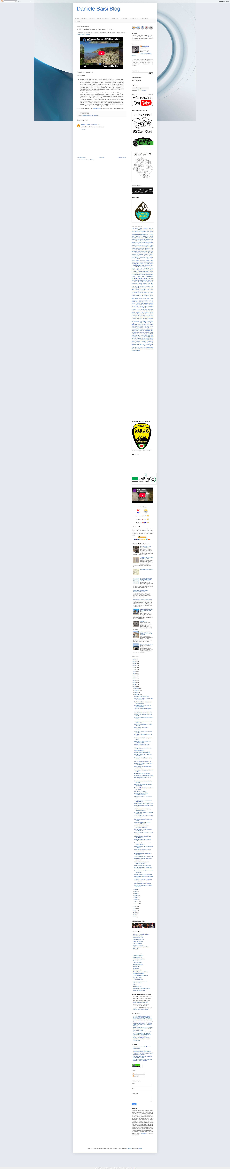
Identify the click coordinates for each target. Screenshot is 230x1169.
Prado (148, 316)
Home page (101, 157)
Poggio (133, 315)
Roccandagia (140, 327)
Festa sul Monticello (143, 268)
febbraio (136, 901)
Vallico (141, 344)
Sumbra (143, 338)
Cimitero (145, 251)
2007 (134, 917)
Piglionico (138, 312)
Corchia (137, 255)
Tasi (147, 339)
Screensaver (139, 333)
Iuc (135, 286)
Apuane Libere (136, 966)
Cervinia (133, 246)
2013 (134, 686)
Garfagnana (114, 18)
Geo (149, 278)
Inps (149, 284)
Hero (149, 283)
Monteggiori (134, 300)
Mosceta (144, 300)
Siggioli (133, 336)
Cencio (151, 245)
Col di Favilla (138, 252)
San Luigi (139, 330)
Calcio (146, 237)
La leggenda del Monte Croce (141, 696)
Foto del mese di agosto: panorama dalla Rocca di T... (143, 830)
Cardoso (134, 242)
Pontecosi (151, 315)
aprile (136, 897)
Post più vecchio (122, 157)
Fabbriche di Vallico (149, 265)
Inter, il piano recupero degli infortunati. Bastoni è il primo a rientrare (142, 1060)
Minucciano (151, 294)
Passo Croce (134, 307)
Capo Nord (151, 240)
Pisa (142, 312)
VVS (152, 348)
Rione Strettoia (150, 324)
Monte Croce (142, 297)
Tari (141, 339)
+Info (131, 1168)
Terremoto (150, 339)
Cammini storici (135, 239)
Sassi (138, 332)
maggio (136, 895)
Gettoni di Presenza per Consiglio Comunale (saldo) (142, 850)
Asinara (145, 233)
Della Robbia (144, 259)
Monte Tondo (150, 298)
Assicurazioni (150, 233)
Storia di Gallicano (136, 338)
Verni (133, 346)
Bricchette (134, 237)
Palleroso (134, 304)
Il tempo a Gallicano (138, 941)
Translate (143, 90)
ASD (142, 233)
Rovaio (137, 329)
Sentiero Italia (144, 335)
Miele (138, 294)
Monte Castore (135, 297)
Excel (143, 265)
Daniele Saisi (145, 46)
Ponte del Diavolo (138, 315)
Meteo (139, 507)
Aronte (135, 233)
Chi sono (84, 18)
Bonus (151, 236)
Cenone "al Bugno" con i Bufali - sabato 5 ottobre (142, 745)
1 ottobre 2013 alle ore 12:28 (93, 124)
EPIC (138, 263)
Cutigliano (151, 257)
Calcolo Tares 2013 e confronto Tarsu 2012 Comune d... (143, 699)
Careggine (138, 242)
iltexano (83, 124)
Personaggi (144, 309)
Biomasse (138, 236)
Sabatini (142, 329)
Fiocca (148, 269)
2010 (134, 910)
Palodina (138, 304)
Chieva (147, 249)
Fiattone (145, 270)
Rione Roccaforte (142, 324)
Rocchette (147, 327)
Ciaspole (151, 249)
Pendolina (134, 309)
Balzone (148, 234)
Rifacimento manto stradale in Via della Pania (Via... (142, 837)
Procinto (145, 318)
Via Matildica (140, 347)
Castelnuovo (141, 243)
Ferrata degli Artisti (149, 266)
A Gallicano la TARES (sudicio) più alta (143, 775)
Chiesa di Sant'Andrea (141, 248)
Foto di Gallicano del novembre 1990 (143, 712)
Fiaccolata (139, 270)
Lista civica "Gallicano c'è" (140, 289)
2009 (134, 913)
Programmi (150, 318)
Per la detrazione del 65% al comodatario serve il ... (141, 794)
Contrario (146, 254)
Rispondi (83, 129)
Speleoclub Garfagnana (139, 990)
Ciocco (133, 252)
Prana (152, 316)
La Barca (147, 286)
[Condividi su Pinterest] (88, 113)
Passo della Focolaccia (143, 307)
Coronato (146, 255)
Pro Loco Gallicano (137, 943)
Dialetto (137, 260)
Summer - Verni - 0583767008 (140, 1009)
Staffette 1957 (143, 621)
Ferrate (133, 268)
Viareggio (151, 347)
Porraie (133, 316)
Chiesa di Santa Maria (139, 249)
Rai (132, 321)
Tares (139, 339)
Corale (133, 255)
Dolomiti (147, 260)
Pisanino (146, 312)
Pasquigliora (150, 306)
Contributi (151, 254)
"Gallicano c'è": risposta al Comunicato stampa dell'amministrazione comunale (142, 600)
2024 (134, 663)
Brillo (138, 237)
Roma (152, 327)
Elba (152, 262)
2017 (134, 678)
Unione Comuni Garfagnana (140, 981)
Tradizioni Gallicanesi (147, 341)
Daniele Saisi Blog (98, 9)
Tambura (151, 338)
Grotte (151, 281)
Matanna (133, 294)
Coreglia (141, 255)
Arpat (139, 233)
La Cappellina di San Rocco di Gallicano (145, 547)
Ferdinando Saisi (140, 266)
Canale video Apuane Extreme (140, 972)
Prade (145, 316)
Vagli (138, 344)
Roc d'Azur (147, 326)
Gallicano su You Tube (138, 939)
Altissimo (147, 230)
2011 (134, 908)
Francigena (143, 274)
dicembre (136, 688)
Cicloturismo (134, 251)
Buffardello (135, 948)
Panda (142, 304)
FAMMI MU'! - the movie (140, 791)
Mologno (151, 295)
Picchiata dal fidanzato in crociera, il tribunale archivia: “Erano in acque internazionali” (141, 1039)
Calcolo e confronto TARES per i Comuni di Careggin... (142, 823)
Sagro (145, 329)
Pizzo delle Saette (149, 313)
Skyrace (148, 336)
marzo (136, 899)
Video (133, 349)
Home (77, 18)
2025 (134, 661)
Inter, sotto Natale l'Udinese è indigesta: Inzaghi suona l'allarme (142, 1057)
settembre (137, 694)
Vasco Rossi (145, 344)
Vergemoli (150, 344)
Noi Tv (134, 984)
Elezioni (134, 263)
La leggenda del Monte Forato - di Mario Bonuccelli (142, 706)
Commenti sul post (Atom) (88, 159)
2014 (134, 684)
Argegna (151, 231)
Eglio (149, 262)
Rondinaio (134, 329)
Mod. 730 (140, 295)
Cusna (147, 257)
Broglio (140, 237)
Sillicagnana (140, 336)
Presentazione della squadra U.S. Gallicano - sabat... (142, 742)
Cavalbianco (140, 245)
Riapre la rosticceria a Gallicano (142, 773)
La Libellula (136, 968)
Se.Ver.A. (150, 333)
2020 (134, 671)
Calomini (151, 237)
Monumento (139, 300)
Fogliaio (147, 271)
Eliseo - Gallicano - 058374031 (140, 1002)
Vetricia (141, 345)
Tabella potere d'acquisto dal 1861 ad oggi (146, 558)
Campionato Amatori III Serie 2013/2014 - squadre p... (141, 826)
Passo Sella (150, 307)
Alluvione (145, 228)
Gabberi (138, 276)
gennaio (136, 904)
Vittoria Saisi (148, 348)
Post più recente (81, 157)
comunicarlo (144, 1133)
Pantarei (145, 306)
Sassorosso (142, 332)
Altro (133, 231)
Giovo (152, 278)
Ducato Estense (139, 262)
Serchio (148, 335)
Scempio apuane (137, 977)
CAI (143, 237)
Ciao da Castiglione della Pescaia (142, 865)
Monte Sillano (142, 298)
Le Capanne (139, 288)
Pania (133, 306)
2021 (134, 669)
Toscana (138, 341)
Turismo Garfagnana (138, 979)
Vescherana (137, 345)
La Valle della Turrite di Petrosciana (143, 874)
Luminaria (134, 290)
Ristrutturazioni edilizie (137, 326)
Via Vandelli (146, 347)
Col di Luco (144, 252)
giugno (136, 893)
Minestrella (144, 294)
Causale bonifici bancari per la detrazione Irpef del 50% (140, 591)
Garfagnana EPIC (137, 957)
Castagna (134, 243)
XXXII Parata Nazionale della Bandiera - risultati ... (141, 862)
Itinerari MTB (133, 18)
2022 (134, 667)
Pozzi (136, 316)
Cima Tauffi (140, 251)
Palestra (133, 303)
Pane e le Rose (149, 304)
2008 (134, 915)
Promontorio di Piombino (83, 34)
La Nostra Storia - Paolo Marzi (140, 975)
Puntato (133, 319)
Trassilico (134, 343)
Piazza (133, 310)
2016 (134, 680)
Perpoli (138, 309)
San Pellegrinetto (146, 330)
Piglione (133, 312)
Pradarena (141, 316)
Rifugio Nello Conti (138, 321)
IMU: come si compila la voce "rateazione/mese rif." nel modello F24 (146, 579)
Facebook (134, 266)
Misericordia (135, 295)
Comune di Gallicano (137, 254)
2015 (134, 682)
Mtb (92, 115)
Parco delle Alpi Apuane (139, 959)
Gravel (133, 281)
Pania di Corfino (139, 306)
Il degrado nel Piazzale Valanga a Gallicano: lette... (142, 840)
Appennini (143, 231)
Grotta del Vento (145, 281)
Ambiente (137, 231)
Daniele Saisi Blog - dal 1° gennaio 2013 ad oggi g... (142, 702)
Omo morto (145, 301)
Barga (151, 234)
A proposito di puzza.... (139, 750)
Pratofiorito (134, 318)
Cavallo (145, 245)
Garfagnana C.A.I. (137, 986)
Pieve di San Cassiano (148, 310)
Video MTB (96, 115)
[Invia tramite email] (81, 113)
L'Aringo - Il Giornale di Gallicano (141, 934)
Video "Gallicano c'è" (138, 937)
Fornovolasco (139, 273)
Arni (132, 233)
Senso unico (137, 335)
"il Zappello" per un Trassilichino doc (143, 748)
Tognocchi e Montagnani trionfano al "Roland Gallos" (143, 880)
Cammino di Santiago (144, 239)
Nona (140, 301)
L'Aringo (77, 21)
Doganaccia (142, 260)
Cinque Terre (150, 251)
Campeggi (142, 240)
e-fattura (146, 262)
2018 (134, 676)
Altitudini (151, 230)
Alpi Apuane (124, 18)
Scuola (145, 333)
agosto (136, 889)
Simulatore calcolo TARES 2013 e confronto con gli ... (142, 778)
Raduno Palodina (149, 319)
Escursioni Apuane (137, 970)
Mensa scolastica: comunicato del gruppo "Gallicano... (142, 843)
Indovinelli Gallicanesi (142, 284)
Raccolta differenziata (140, 319)
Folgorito (151, 271)
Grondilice (137, 281)
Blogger (140, 1148)
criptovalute (142, 257)
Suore (147, 338)
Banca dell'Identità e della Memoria (141, 988)
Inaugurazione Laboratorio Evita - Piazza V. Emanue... (142, 809)
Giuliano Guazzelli (142, 280)
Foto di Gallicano (136, 274)
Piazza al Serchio (138, 310)
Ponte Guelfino (145, 315)
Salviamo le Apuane (138, 964)
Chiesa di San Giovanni (140, 246)
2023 (134, 665)
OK (135, 1168)
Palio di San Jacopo (102, 18)
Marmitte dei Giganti (148, 292)
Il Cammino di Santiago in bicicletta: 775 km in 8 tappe (146, 610)
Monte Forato (149, 297)
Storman (130, 1148)
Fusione (133, 276)
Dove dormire (144, 18)
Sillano (136, 336)
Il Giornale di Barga (137, 982)
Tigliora (133, 341)
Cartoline (143, 242)
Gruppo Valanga (143, 283)
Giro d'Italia (134, 280)
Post (135, 1073)
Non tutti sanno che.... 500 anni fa (142, 761)
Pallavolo (151, 303)
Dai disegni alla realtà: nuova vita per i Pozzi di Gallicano (146, 633)
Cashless (151, 242)
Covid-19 (137, 257)
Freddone (148, 274)
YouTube (133, 350)
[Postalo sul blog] (83, 113)
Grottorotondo (135, 283)
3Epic (133, 228)
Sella (133, 335)
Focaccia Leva (141, 271)
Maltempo (143, 291)
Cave (148, 245)
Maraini (148, 290)
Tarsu (144, 339)
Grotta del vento (137, 960)
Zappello (138, 350)
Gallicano (92, 18)
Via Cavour (146, 346)
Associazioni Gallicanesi (139, 234)
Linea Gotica (150, 287)
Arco (148, 231)
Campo (146, 240)
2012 (134, 906)
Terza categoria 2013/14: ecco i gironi (143, 856)
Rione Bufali (144, 323)
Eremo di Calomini (144, 263)
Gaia (143, 276)
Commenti (136, 1076)
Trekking (147, 343)
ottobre (136, 692)
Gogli (149, 280)
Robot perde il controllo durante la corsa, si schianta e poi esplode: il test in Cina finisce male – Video (143, 1029)
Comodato (150, 253)
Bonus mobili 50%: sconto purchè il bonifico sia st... (142, 767)
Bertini (133, 236)
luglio (135, 891)
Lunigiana (138, 290)
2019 (134, 673)
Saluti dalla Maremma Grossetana (142, 883)
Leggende (145, 287)
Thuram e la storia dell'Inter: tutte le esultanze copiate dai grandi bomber (142, 1050)
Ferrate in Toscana (137, 962)
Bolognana (145, 236)
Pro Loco (139, 318)
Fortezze (144, 273)
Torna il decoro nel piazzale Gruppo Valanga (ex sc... (143, 800)
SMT (152, 336)
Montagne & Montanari (138, 973)
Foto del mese (150, 273)
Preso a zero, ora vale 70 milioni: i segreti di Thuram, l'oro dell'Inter (143, 1054)
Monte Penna (135, 298)
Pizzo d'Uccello (140, 313)
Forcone (133, 273)
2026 (134, 659)
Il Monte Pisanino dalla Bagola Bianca (143, 803)
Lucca (151, 289)
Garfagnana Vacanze (138, 955)
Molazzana (146, 295)
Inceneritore (134, 284)
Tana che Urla (135, 339)
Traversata (140, 342)
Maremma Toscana (87, 115)
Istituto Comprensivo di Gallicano (141, 947)
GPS (152, 280)
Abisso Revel (138, 228)
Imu (152, 283)
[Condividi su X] (85, 113)
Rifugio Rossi (146, 321)
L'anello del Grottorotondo (146, 644)
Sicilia (152, 335)
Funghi (151, 274)
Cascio (147, 242)
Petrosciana (150, 309)
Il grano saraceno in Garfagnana (142, 752)
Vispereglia (143, 348)
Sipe (145, 336)
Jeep (138, 286)
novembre (137, 690)
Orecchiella (151, 301)
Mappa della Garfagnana (146, 569)
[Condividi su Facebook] (86, 113)
